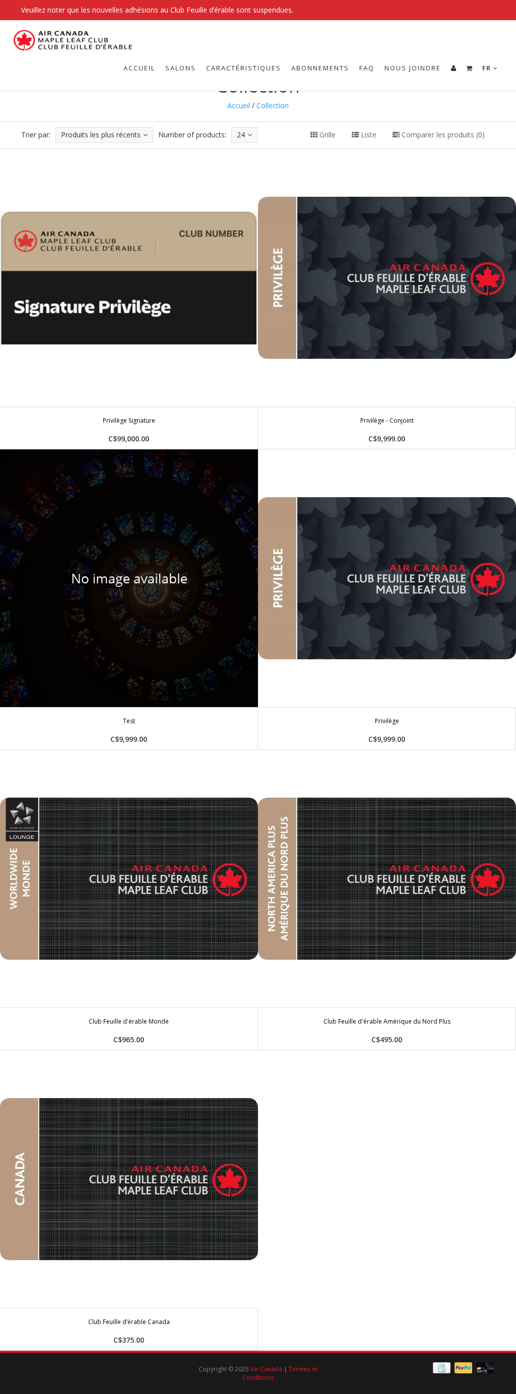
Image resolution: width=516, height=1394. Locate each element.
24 (241, 134)
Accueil (139, 67)
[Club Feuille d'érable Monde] (129, 900)
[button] (469, 68)
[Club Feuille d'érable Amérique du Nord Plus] (387, 900)
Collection (272, 105)
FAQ (366, 67)
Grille (326, 134)
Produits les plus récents (101, 134)
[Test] (129, 599)
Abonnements (320, 67)
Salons (180, 67)
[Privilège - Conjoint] (387, 299)
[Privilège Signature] (129, 299)
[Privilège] (387, 599)
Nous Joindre (412, 67)
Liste (367, 134)
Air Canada (266, 1369)
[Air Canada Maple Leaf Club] (77, 32)
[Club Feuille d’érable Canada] (129, 1200)
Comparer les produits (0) (442, 134)
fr (487, 67)
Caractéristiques (243, 67)
